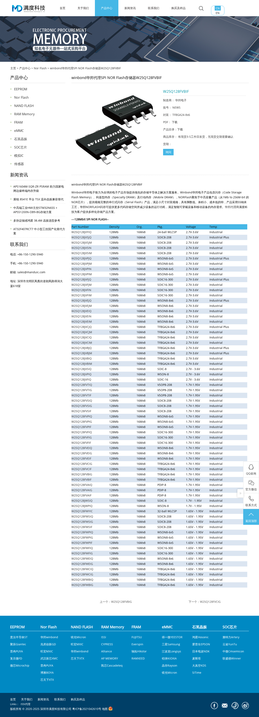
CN (218, 8)
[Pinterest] (235, 705)
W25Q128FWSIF (81, 527)
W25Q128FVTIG (81, 390)
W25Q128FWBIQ (82, 579)
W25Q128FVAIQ (81, 485)
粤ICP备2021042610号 (86, 709)
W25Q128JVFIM (81, 295)
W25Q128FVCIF (81, 469)
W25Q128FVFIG (81, 437)
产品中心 (106, 8)
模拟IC (18, 155)
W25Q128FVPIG (81, 422)
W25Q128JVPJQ (81, 258)
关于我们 (83, 8)
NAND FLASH (24, 105)
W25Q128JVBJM (81, 353)
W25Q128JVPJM (81, 264)
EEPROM (20, 89)
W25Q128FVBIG (81, 474)
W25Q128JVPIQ (81, 374)
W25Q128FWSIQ (82, 516)
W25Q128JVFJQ (81, 279)
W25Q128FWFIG (82, 553)
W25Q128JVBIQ (81, 358)
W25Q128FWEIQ (82, 558)
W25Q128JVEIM (81, 321)
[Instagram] (245, 705)
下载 (174, 122)
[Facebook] (214, 705)
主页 (13, 68)
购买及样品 (178, 8)
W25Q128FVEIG (81, 453)
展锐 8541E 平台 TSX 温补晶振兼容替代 (38, 199)
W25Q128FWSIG (82, 522)
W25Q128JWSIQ (81, 501)
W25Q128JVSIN (81, 248)
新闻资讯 (130, 8)
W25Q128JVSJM (81, 242)
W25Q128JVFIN (81, 290)
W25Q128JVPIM (81, 274)
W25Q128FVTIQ (81, 385)
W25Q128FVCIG (81, 464)
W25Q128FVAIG (81, 490)
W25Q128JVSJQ (81, 237)
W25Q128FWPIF (81, 543)
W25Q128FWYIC (82, 511)
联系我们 (153, 8)
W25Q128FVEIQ (81, 448)
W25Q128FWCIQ (82, 569)
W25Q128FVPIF (81, 427)
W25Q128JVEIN (81, 316)
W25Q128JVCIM (81, 343)
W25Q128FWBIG (82, 585)
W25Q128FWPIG (82, 537)
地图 (105, 709)
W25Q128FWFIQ (82, 548)
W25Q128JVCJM (81, 332)
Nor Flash (40, 68)
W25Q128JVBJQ (81, 348)
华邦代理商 (232, 207)
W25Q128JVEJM (81, 306)
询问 (168, 152)
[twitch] (224, 705)
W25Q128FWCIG (82, 574)
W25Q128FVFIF (81, 443)
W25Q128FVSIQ (81, 400)
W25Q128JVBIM (81, 364)
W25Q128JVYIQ (81, 232)
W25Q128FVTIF (81, 395)
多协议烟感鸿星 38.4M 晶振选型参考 (36, 220)
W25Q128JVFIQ (81, 379)
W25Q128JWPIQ (81, 506)
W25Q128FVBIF (81, 479)
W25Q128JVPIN (81, 269)
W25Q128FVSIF (81, 411)
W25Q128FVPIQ (81, 416)
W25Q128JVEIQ (81, 311)
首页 (13, 699)
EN (218, 13)
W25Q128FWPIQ (82, 532)
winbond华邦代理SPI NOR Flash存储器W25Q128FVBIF (85, 68)
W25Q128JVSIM (81, 253)
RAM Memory (24, 114)
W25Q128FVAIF (81, 495)
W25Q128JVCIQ (81, 337)
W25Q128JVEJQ (81, 300)
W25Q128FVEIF (81, 458)
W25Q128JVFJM (81, 285)
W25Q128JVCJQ (81, 327)
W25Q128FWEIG (82, 564)
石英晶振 (20, 139)
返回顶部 (251, 521)
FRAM (18, 122)
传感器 (19, 164)
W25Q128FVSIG (81, 406)
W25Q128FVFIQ (81, 432)
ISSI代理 (25, 704)
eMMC (19, 130)
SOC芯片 (20, 147)
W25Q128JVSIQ (81, 369)
